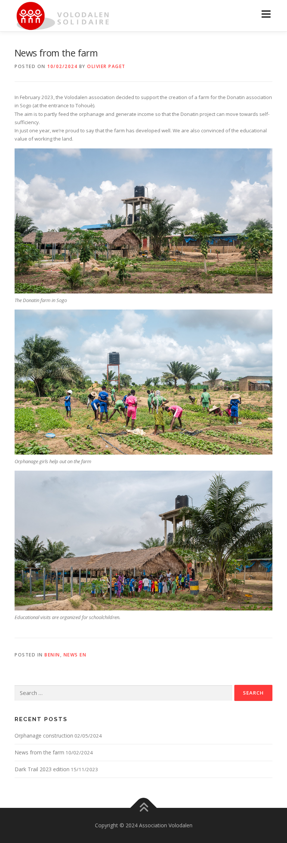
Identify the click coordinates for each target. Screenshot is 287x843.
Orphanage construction (44, 735)
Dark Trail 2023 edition (42, 769)
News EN (75, 655)
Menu (265, 13)
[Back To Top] (143, 807)
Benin (52, 655)
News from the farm (39, 752)
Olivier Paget (106, 66)
